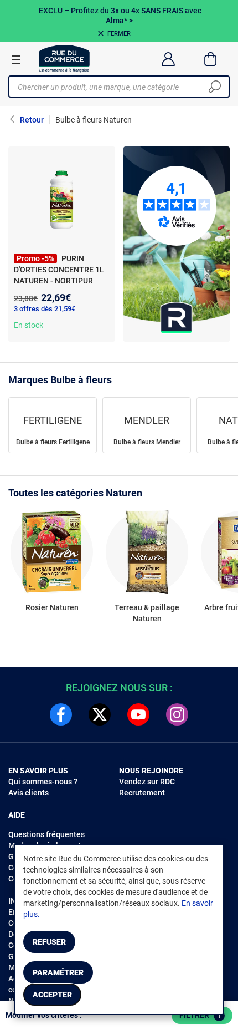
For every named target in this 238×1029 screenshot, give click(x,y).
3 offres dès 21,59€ (44, 309)
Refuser (49, 941)
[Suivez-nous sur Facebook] (61, 714)
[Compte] (168, 58)
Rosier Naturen (52, 607)
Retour (32, 119)
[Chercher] (214, 86)
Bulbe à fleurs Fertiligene (53, 442)
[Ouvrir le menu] (16, 59)
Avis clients (28, 792)
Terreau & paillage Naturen (147, 613)
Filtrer (200, 1015)
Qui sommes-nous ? (42, 781)
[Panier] (210, 58)
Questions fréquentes (46, 834)
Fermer (119, 33)
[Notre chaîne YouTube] (138, 714)
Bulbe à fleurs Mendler (146, 442)
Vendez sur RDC (147, 781)
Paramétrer (58, 972)
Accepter (52, 994)
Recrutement (142, 792)
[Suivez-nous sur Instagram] (177, 714)
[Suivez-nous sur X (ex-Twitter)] (100, 714)
